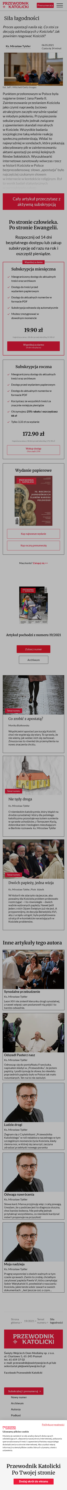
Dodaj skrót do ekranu (33, 1481)
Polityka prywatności (53, 1424)
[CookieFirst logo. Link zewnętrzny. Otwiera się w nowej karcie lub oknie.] (9, 1427)
